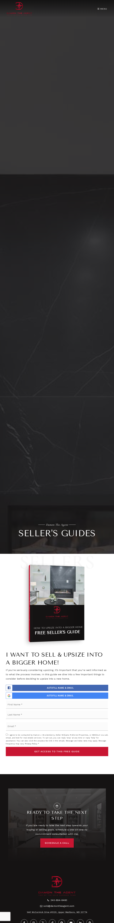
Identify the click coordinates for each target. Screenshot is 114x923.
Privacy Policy (31, 744)
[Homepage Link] (19, 8)
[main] (57, 387)
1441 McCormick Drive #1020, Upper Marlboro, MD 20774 (57, 912)
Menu (103, 9)
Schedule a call (57, 843)
